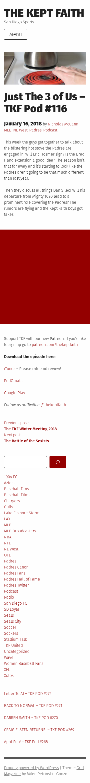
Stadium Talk (15, 639)
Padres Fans (14, 573)
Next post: (26, 438)
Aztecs (9, 482)
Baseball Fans (16, 488)
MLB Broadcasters (20, 531)
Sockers (11, 633)
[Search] (58, 462)
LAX (7, 519)
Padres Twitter (16, 585)
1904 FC (10, 476)
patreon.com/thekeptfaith (55, 344)
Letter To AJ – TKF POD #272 (28, 693)
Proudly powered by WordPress (31, 767)
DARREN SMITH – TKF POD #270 (31, 717)
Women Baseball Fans (23, 663)
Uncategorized (17, 651)
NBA (8, 537)
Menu (15, 34)
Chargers (12, 501)
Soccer (10, 627)
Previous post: (30, 425)
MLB (8, 130)
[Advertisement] (45, 277)
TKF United (13, 645)
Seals (9, 615)
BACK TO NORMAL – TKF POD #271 (33, 705)
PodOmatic (14, 380)
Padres (35, 130)
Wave (9, 657)
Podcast (50, 130)
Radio (9, 597)
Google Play (14, 392)
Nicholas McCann (63, 124)
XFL (7, 669)
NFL (7, 543)
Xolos (9, 675)
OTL (7, 555)
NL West (20, 130)
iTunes (9, 368)
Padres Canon (16, 567)
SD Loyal (11, 609)
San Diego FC (15, 603)
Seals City (12, 621)
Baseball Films (17, 494)
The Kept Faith (44, 13)
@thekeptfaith (53, 404)
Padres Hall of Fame (22, 579)
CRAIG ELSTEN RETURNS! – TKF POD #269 (39, 729)
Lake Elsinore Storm (22, 513)
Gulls (8, 507)
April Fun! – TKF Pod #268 (26, 741)
